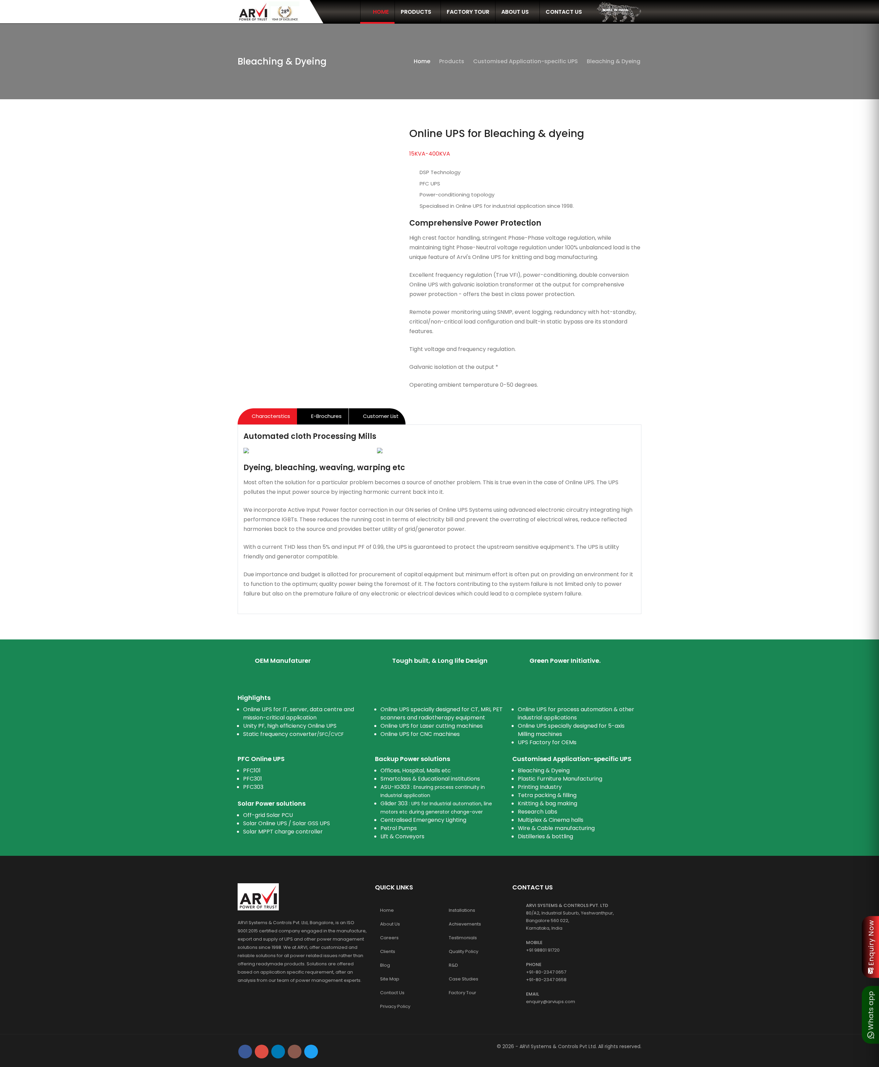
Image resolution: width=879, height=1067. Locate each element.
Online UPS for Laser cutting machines (431, 726)
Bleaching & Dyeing (544, 770)
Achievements (465, 924)
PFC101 (252, 770)
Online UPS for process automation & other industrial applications (576, 713)
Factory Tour (468, 12)
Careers (389, 937)
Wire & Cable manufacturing (556, 828)
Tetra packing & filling (547, 795)
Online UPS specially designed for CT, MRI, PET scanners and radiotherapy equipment (441, 713)
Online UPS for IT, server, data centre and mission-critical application (298, 713)
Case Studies (463, 979)
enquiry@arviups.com (550, 1001)
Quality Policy (463, 951)
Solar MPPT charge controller (283, 832)
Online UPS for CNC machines (420, 734)
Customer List (380, 416)
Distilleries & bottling (545, 836)
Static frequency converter (293, 734)
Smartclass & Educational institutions (430, 779)
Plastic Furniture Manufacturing (560, 779)
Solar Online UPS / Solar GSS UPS (286, 823)
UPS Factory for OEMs (547, 742)
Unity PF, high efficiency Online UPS (289, 726)
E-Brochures (326, 416)
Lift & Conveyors (402, 836)
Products (416, 12)
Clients (387, 951)
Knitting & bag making (547, 803)
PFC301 (252, 779)
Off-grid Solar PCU (268, 815)
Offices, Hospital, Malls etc (415, 770)
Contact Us (564, 12)
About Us (515, 12)
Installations (462, 910)
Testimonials (463, 937)
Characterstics (270, 416)
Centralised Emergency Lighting (423, 820)
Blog (385, 965)
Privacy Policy (395, 1006)
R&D (453, 965)
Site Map (389, 979)
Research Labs (537, 812)
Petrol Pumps (398, 828)
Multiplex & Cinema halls (550, 820)
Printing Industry (540, 787)
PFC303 (253, 787)
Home (380, 12)
